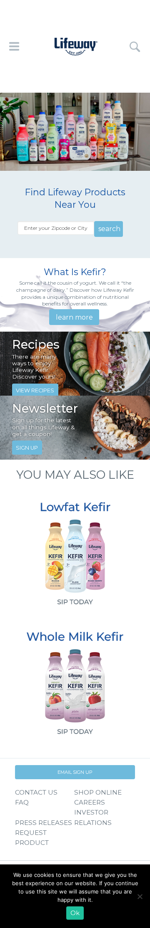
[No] (139, 896)
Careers (89, 802)
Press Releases (43, 823)
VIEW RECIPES (35, 390)
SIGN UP (27, 448)
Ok (75, 913)
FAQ (22, 802)
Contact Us (36, 792)
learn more (74, 317)
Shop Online (98, 792)
